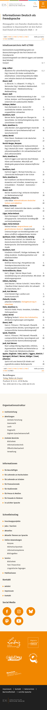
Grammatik (11, 423)
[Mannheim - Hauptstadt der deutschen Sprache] (14, 674)
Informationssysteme (15, 550)
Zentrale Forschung (14, 420)
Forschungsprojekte (12, 521)
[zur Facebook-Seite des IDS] (7, 611)
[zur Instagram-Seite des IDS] (19, 611)
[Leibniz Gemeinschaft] (14, 642)
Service (7, 558)
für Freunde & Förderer (14, 498)
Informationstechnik (15, 445)
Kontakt (8, 596)
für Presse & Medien (13, 493)
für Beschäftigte (11, 470)
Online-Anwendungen (13, 540)
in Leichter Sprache (12, 503)
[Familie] (33, 642)
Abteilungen (9, 417)
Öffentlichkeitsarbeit (15, 448)
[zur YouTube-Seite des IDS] (19, 621)
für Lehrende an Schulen (14, 479)
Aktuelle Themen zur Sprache (16, 535)
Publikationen (10, 573)
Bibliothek (11, 441)
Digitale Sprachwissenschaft (18, 433)
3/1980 (20, 37)
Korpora (10, 543)
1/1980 (9, 37)
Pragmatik (11, 430)
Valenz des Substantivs (28, 317)
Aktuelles (8, 531)
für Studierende (11, 489)
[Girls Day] (14, 658)
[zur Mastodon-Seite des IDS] (7, 621)
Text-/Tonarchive (13, 565)
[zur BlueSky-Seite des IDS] (30, 611)
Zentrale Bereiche (12, 438)
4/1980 (25, 37)
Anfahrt (7, 586)
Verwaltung (11, 452)
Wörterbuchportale (14, 547)
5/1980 (5, 39)
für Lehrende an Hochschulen (16, 475)
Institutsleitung (11, 412)
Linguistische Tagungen (16, 568)
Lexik (9, 427)
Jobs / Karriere (10, 526)
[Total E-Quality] (33, 658)
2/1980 (14, 37)
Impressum (9, 591)
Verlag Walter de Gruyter (13, 378)
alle (43, 39)
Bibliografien (12, 553)
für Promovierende (12, 484)
